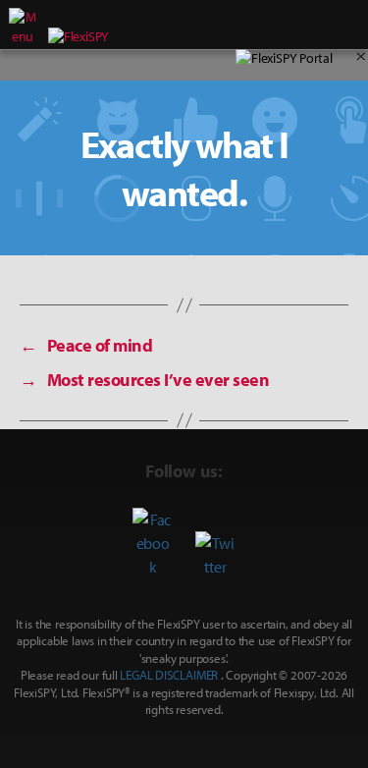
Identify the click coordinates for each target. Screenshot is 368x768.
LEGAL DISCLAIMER (169, 675)
